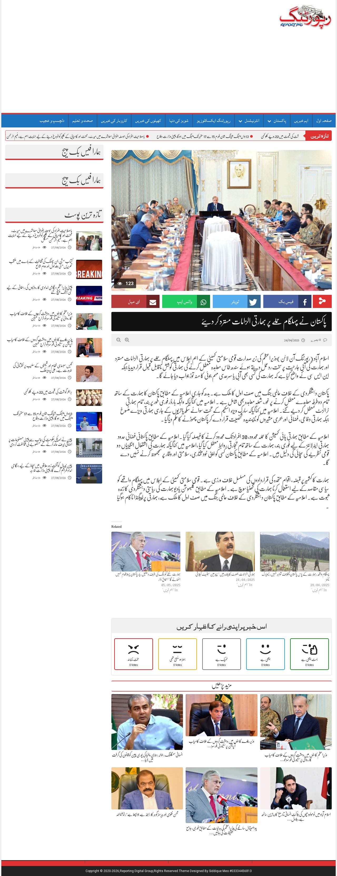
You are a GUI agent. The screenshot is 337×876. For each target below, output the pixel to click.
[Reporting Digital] (293, 17)
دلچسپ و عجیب (52, 120)
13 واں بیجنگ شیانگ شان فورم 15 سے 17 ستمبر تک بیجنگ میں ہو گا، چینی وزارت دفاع (238, 136)
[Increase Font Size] (127, 339)
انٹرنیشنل (252, 120)
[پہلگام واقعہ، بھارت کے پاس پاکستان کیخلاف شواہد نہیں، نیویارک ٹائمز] (294, 551)
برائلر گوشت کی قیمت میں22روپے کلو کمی (48, 392)
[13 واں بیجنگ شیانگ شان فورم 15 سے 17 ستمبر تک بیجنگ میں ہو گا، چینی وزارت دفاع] (89, 422)
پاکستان (280, 120)
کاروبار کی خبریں (114, 120)
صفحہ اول (324, 120)
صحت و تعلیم (82, 120)
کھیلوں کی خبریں (148, 120)
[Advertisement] (168, 73)
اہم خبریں (301, 120)
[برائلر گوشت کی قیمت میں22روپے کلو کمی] (89, 397)
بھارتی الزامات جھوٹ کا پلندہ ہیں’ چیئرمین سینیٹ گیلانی (225, 574)
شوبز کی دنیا (179, 120)
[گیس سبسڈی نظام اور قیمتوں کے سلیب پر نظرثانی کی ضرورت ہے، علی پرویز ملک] (89, 373)
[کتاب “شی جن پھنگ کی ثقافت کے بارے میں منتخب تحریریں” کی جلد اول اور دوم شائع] (89, 269)
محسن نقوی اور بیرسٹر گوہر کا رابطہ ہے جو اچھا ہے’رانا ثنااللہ (147, 814)
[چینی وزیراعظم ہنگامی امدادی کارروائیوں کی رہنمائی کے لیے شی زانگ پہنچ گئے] (89, 295)
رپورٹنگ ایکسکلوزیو (213, 120)
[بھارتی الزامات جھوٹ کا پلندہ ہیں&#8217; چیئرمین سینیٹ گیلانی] (220, 551)
